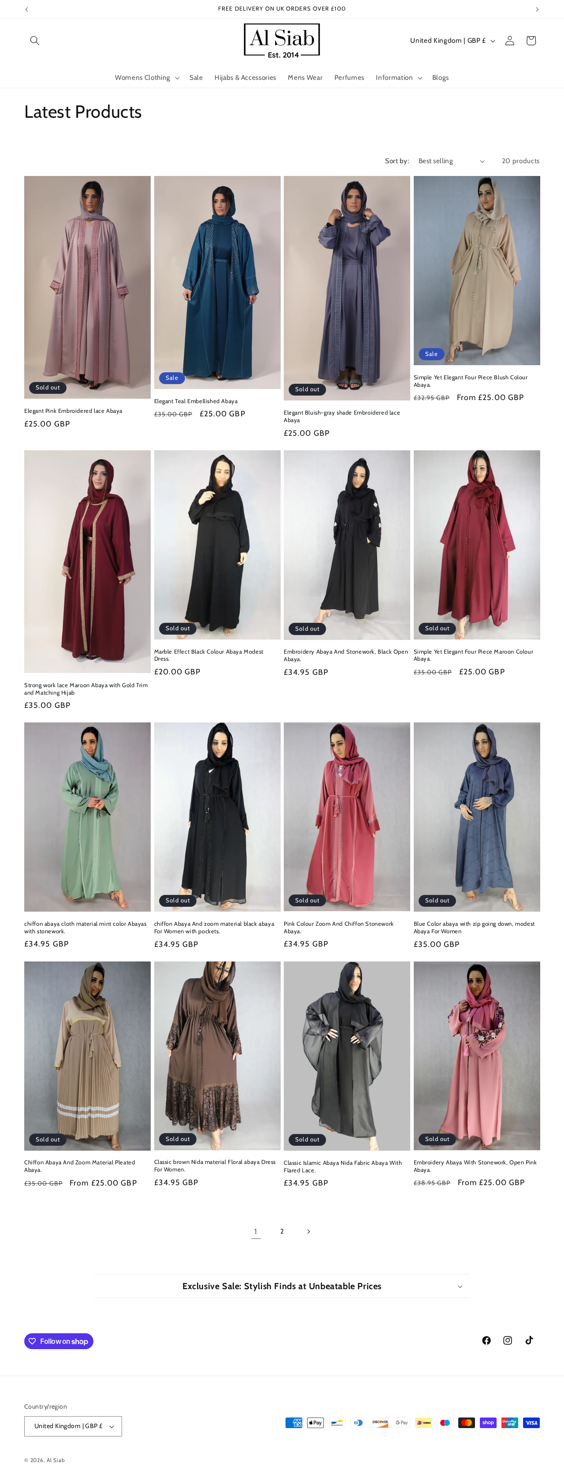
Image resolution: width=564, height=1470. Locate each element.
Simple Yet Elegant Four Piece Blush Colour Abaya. (471, 381)
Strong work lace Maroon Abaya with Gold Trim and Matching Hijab (86, 688)
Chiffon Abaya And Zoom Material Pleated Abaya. (79, 1166)
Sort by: (397, 161)
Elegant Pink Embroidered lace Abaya (73, 410)
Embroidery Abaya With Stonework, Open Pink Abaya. (475, 1166)
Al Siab (56, 1460)
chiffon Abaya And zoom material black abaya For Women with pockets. (214, 927)
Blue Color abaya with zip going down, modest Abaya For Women (474, 927)
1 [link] (255, 1231)
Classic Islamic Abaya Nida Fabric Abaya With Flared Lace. (343, 1166)
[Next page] (308, 1231)
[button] (34, 40)
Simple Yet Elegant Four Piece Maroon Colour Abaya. (474, 655)
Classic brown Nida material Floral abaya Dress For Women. (215, 1165)
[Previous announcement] (27, 9)
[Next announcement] (537, 9)
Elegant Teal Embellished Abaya (196, 400)
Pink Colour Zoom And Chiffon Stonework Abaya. (339, 927)
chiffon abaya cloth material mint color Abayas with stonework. (85, 927)
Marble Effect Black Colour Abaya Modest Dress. (208, 655)
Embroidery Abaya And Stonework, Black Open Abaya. (346, 655)
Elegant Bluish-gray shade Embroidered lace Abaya (342, 416)
